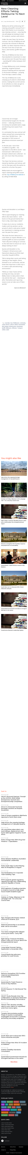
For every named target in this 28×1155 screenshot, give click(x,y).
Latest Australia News (6, 1123)
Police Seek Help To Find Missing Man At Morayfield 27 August (12, 866)
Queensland (23, 1104)
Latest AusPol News (6, 1133)
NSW (7, 1104)
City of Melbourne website (15, 174)
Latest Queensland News (7, 1126)
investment (20, 326)
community (23, 323)
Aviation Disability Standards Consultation (11, 1050)
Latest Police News (5, 1130)
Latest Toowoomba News (7, 1124)
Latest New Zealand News (7, 1128)
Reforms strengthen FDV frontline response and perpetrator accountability (13, 975)
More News (14, 1062)
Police (3, 1104)
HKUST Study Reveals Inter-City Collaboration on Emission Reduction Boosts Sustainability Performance (14, 997)
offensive (14, 328)
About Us (3, 1147)
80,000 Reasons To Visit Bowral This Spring (13, 990)
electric (8, 324)
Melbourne (8, 328)
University (4, 1107)
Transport (20, 328)
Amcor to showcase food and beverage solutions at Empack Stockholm (11, 808)
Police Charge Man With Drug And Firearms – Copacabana (13, 840)
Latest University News (6, 1131)
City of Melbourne (14, 323)
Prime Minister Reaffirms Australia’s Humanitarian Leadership (13, 859)
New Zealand (12, 1112)
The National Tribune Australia (16, 1152)
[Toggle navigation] (25, 3)
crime (16, 1115)
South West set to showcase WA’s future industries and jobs (13, 1036)
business (19, 1112)
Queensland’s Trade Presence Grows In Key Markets (11, 983)
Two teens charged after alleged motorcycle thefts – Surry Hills (12, 932)
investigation (4, 1115)
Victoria (11, 1104)
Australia (7, 323)
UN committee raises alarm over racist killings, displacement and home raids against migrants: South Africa (13, 832)
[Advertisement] (14, 103)
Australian (16, 1102)
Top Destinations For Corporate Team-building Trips (12, 873)
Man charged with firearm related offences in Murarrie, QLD (13, 918)
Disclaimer (21, 1147)
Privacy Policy (13, 1150)
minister (18, 1107)
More (12, 1087)
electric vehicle (14, 324)
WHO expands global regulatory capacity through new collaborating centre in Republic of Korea (13, 881)
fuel (3, 326)
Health (19, 1109)
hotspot (6, 326)
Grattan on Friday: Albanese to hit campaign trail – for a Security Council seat (12, 898)
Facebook (6, 1141)
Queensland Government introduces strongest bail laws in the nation (14, 1057)
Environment (21, 324)
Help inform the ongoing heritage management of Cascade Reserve (13, 823)
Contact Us (3, 1150)
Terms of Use (13, 1147)
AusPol (13, 1107)
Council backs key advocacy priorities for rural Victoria (11, 955)
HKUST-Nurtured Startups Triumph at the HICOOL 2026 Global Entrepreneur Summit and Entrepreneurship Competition (13, 799)
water (7, 329)
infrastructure (12, 326)
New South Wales (5, 1109)
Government (10, 1102)
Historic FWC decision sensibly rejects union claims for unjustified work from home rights (13, 1006)
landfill (3, 328)
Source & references (19, 288)
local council (16, 1104)
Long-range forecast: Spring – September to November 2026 (11, 948)
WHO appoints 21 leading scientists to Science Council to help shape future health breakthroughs (13, 890)
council (3, 324)
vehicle (4, 329)
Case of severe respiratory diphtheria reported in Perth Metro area (14, 816)
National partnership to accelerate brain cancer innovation (13, 925)
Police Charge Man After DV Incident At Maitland (14, 1043)
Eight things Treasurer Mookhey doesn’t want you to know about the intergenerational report (14, 940)
